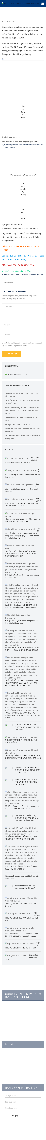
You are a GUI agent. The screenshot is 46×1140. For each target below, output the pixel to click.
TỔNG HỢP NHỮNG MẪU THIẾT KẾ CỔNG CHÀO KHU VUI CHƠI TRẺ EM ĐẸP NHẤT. (23, 715)
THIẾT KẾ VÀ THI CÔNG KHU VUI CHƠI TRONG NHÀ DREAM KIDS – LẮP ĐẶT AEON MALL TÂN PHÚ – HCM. (21, 683)
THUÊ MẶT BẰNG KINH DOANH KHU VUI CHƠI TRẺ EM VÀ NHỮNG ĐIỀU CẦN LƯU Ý (23, 758)
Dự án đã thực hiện (9, 22)
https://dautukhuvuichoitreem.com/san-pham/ (22, 274)
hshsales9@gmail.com (17, 1020)
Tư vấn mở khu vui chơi (15, 1052)
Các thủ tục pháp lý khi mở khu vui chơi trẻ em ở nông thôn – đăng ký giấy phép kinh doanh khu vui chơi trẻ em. (22, 533)
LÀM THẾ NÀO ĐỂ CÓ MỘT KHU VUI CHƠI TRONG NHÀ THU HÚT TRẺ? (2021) (27, 818)
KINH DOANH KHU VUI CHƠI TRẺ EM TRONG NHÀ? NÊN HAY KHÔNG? (27, 782)
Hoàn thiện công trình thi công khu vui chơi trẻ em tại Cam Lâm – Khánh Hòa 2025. (22, 410)
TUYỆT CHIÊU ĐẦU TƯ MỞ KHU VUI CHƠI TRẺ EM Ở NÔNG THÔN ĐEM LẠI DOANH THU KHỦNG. (21, 553)
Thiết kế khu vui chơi (14, 1056)
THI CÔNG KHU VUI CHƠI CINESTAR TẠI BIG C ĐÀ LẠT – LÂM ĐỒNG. (28, 727)
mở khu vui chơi (9, 282)
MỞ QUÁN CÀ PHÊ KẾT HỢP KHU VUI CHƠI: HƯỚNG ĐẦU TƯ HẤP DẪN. (27, 770)
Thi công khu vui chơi (14, 1060)
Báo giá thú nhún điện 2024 (17, 424)
